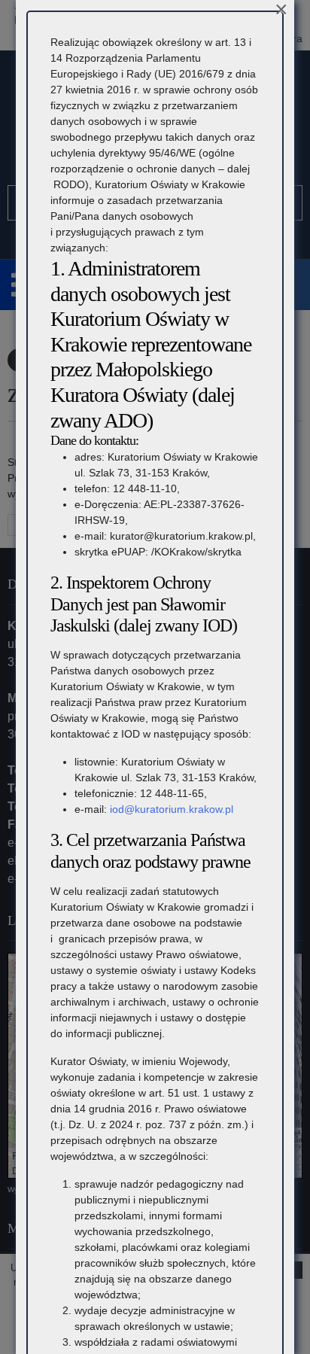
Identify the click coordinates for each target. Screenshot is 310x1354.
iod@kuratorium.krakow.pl (171, 809)
